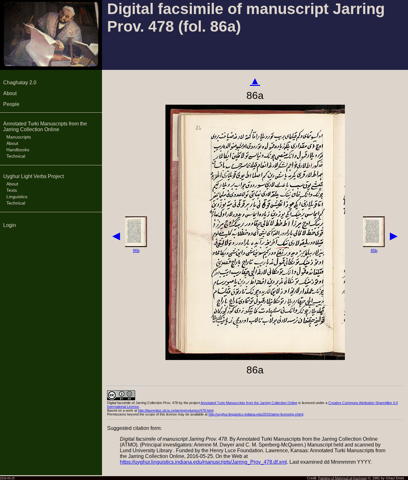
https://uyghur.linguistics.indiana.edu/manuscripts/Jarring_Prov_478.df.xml (203, 462)
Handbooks (17, 149)
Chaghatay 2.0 (19, 82)
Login (9, 225)
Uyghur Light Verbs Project (33, 176)
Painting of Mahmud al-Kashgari (342, 478)
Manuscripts (18, 136)
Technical (15, 156)
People (11, 104)
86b (136, 250)
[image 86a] (255, 358)
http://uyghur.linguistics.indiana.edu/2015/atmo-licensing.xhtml (255, 414)
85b (374, 250)
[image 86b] (136, 245)
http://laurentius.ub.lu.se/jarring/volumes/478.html (175, 410)
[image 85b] (374, 245)
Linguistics (16, 196)
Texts (11, 190)
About (10, 93)
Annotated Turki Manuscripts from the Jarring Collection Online (45, 126)
